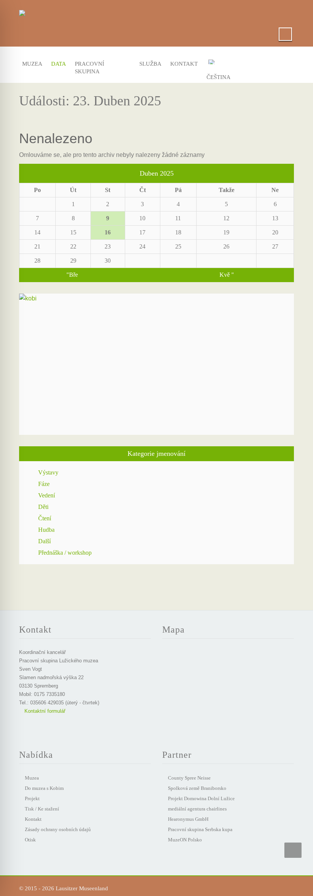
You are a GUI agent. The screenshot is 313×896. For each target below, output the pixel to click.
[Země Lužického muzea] (22, 11)
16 (108, 232)
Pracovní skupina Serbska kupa (200, 829)
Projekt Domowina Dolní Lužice (201, 798)
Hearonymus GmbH (188, 819)
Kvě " (226, 274)
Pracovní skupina (89, 66)
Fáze (44, 484)
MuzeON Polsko (185, 840)
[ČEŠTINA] (222, 63)
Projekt (32, 798)
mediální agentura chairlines (197, 809)
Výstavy (48, 472)
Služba (149, 64)
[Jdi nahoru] (293, 850)
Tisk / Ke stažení (42, 809)
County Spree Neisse (189, 778)
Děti (43, 507)
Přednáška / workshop (65, 552)
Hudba (46, 529)
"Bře (72, 274)
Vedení (46, 495)
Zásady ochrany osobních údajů (58, 829)
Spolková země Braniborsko (197, 788)
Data (58, 64)
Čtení (44, 518)
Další (44, 541)
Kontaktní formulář (44, 711)
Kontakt (182, 64)
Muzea (31, 64)
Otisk (30, 840)
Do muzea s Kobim (44, 788)
